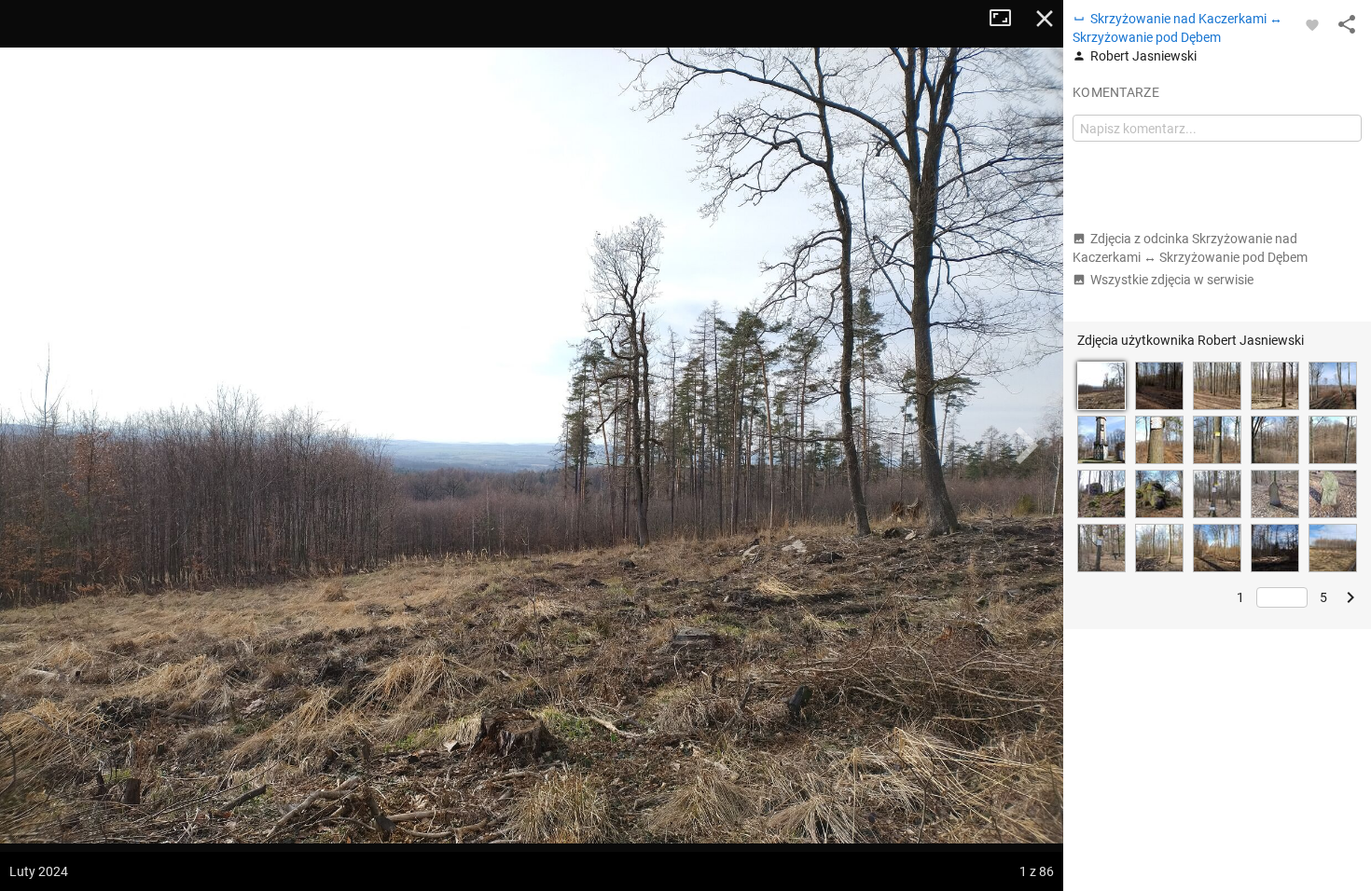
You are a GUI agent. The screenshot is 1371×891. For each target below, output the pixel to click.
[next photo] (1026, 445)
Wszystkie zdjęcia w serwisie (1171, 279)
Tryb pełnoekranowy (1007, 18)
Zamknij (1044, 18)
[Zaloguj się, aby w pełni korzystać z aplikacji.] (1312, 24)
